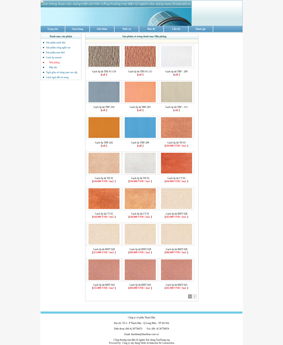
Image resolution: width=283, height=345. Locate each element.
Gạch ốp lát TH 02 (104, 178)
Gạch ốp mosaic (54, 57)
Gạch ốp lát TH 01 (140, 178)
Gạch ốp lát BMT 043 (104, 284)
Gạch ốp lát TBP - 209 (176, 71)
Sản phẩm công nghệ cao (58, 47)
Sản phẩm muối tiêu (55, 42)
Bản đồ (151, 28)
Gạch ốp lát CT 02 (104, 213)
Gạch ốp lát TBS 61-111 (140, 71)
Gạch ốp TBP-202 (104, 142)
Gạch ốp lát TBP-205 (140, 107)
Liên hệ (176, 28)
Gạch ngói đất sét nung (57, 77)
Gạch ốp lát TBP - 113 (176, 107)
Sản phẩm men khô (55, 52)
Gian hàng (77, 28)
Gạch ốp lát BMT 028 (176, 213)
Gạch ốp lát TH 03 (176, 142)
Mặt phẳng (53, 62)
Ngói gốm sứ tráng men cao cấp (61, 72)
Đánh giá (201, 28)
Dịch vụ (127, 28)
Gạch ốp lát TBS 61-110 (104, 71)
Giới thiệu (102, 28)
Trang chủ (52, 28)
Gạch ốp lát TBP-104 (103, 107)
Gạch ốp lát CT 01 (140, 213)
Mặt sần (51, 67)
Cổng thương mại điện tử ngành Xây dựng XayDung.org (142, 339)
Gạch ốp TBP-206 (140, 142)
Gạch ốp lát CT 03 (176, 178)
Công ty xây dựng (131, 342)
